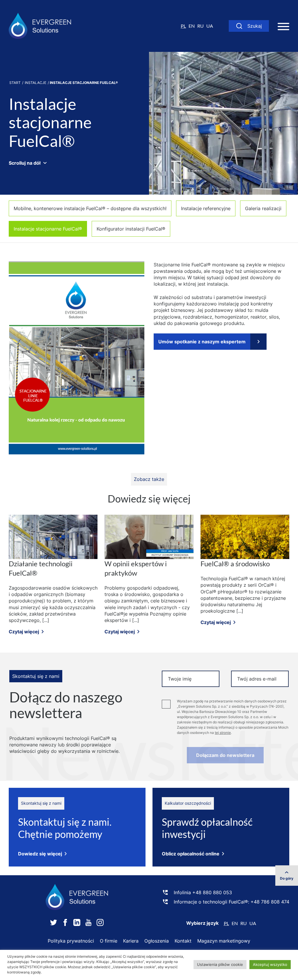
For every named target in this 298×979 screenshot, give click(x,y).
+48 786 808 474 (270, 902)
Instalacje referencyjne (205, 208)
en (192, 26)
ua (209, 26)
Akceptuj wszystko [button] (270, 964)
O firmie (108, 941)
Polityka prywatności (71, 941)
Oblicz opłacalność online (190, 854)
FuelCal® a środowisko (235, 563)
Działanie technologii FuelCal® (40, 568)
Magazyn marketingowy (223, 941)
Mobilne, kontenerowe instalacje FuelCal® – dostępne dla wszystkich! (90, 208)
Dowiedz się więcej (40, 854)
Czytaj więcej (24, 631)
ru (200, 26)
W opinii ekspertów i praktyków (135, 568)
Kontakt (183, 941)
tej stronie (223, 732)
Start (15, 82)
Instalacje (35, 82)
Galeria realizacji (263, 208)
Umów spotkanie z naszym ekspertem (202, 342)
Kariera (131, 941)
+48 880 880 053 (212, 892)
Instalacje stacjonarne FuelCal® (48, 229)
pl (183, 26)
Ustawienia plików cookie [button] (220, 964)
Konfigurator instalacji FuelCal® (131, 229)
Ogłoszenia (156, 941)
